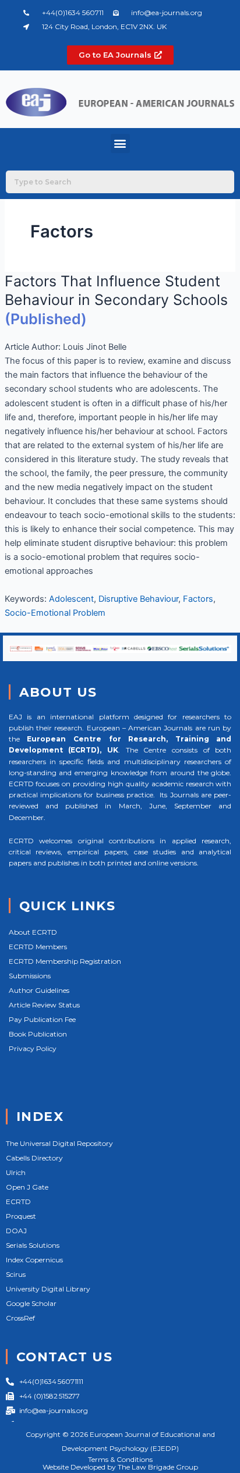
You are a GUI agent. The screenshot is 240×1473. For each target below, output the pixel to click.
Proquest (21, 1216)
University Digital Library (48, 1288)
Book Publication (38, 1034)
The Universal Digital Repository (59, 1143)
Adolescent (71, 599)
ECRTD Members (38, 946)
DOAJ (16, 1230)
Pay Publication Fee (42, 1019)
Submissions (30, 975)
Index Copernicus (34, 1259)
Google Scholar (31, 1303)
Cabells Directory (34, 1157)
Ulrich (16, 1172)
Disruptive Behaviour (138, 599)
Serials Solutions (32, 1245)
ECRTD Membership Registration (65, 961)
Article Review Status (44, 1004)
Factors (198, 599)
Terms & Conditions (120, 1459)
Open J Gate (27, 1187)
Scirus (16, 1274)
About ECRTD (33, 932)
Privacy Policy (33, 1048)
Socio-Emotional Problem (55, 613)
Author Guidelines (39, 990)
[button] (120, 143)
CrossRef (20, 1318)
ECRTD (18, 1201)
